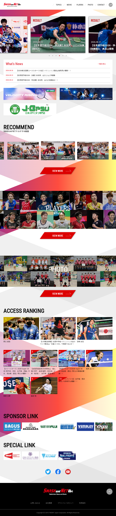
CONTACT (101, 5)
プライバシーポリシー (66, 503)
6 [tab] (66, 55)
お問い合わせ (35, 503)
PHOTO (90, 5)
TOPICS (58, 5)
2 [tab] (53, 55)
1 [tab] (49, 55)
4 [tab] (60, 55)
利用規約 (82, 503)
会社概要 (49, 503)
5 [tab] (63, 55)
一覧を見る (102, 64)
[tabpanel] (58, 34)
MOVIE (69, 5)
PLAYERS (80, 5)
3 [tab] (56, 55)
